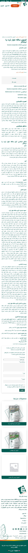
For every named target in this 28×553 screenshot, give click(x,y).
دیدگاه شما (22, 362)
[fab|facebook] (16, 529)
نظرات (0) (14, 82)
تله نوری (24, 513)
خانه (25, 37)
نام (24, 373)
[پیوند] (25, 4)
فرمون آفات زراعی (20, 37)
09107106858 (23, 531)
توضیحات (14, 78)
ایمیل (23, 379)
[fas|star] (13, 529)
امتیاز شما (22, 357)
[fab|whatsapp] (24, 529)
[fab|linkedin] (18, 529)
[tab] (14, 78)
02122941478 (23, 533)
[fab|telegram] (21, 529)
